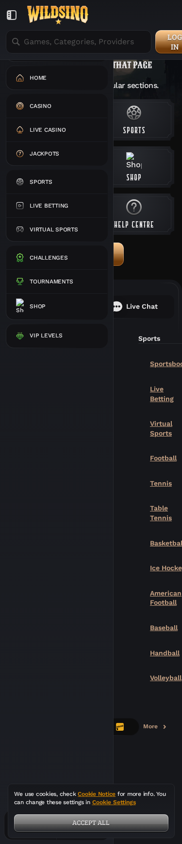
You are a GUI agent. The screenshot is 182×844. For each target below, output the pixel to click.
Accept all (91, 822)
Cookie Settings (114, 802)
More (155, 728)
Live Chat (142, 306)
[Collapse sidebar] (11, 15)
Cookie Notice (97, 794)
